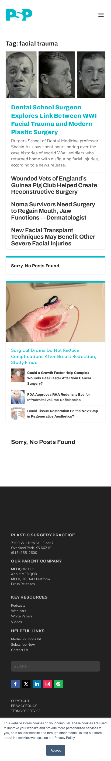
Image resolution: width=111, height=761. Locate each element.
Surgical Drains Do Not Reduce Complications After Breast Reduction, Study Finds (53, 356)
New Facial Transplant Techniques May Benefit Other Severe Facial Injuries (53, 237)
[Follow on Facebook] (15, 684)
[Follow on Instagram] (47, 684)
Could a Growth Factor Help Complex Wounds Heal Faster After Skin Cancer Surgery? (59, 378)
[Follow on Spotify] (58, 684)
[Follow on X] (26, 684)
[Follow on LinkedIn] (37, 684)
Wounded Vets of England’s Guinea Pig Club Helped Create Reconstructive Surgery (54, 185)
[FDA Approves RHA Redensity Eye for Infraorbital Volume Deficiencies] (18, 397)
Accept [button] (56, 750)
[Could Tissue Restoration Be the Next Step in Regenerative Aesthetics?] (18, 413)
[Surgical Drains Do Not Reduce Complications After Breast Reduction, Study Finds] (56, 312)
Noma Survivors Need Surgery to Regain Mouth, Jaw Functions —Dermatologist (53, 211)
